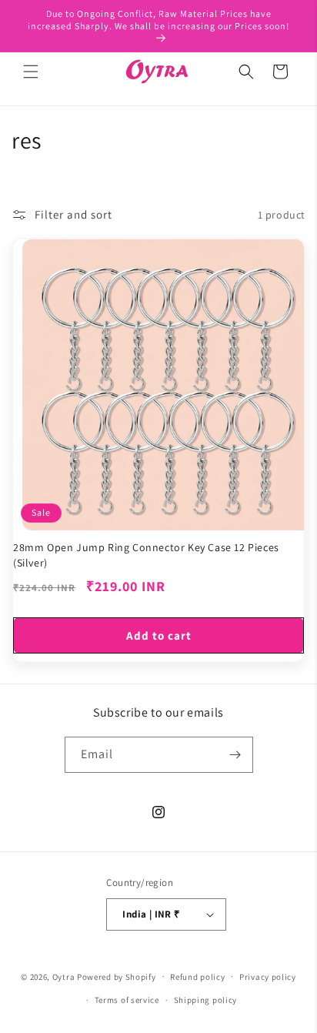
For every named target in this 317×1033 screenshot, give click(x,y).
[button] (31, 72)
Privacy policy (267, 976)
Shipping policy (206, 1000)
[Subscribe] (235, 755)
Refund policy (197, 976)
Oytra (63, 976)
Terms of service (127, 1000)
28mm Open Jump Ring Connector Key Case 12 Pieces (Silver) (146, 555)
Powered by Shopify (116, 976)
